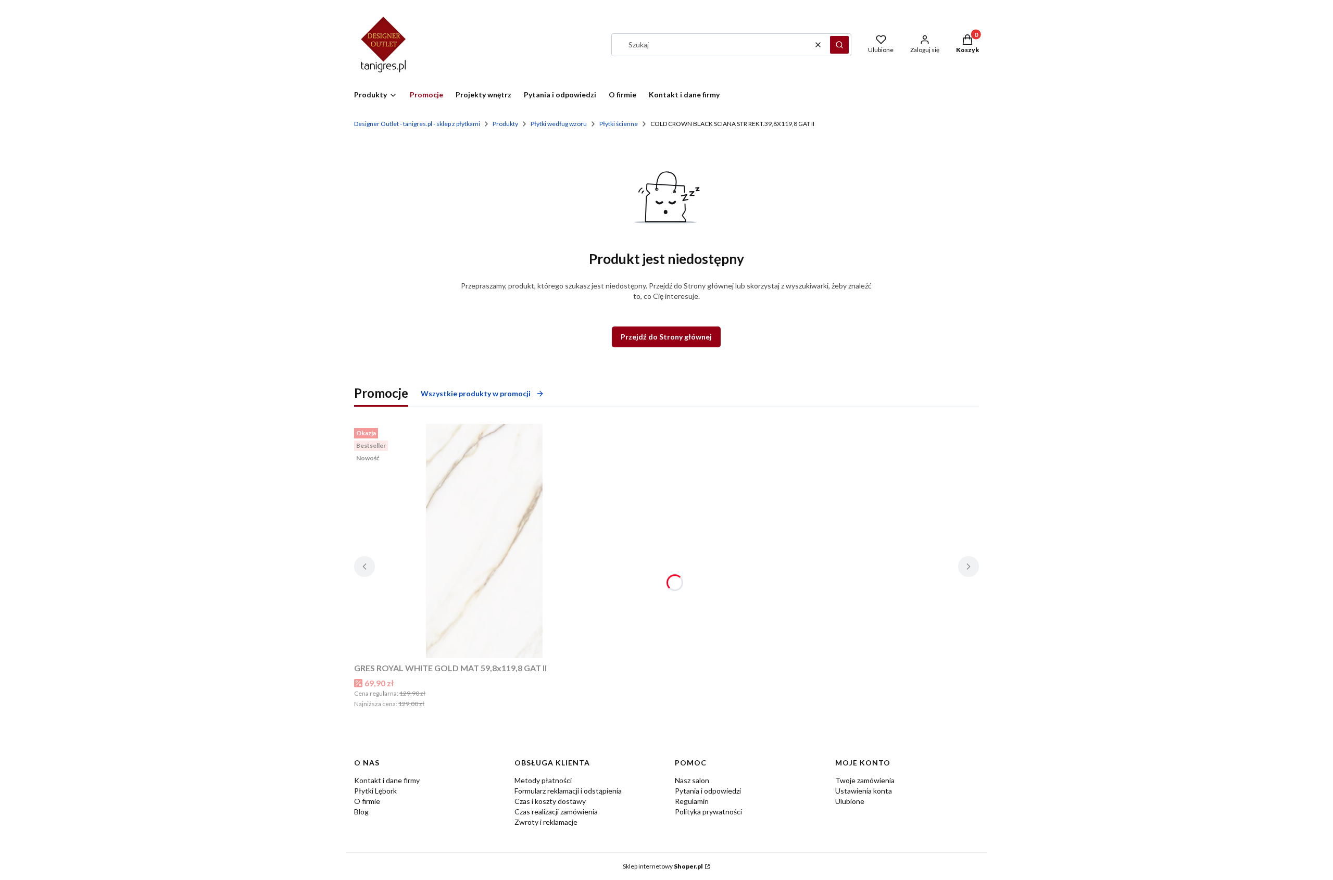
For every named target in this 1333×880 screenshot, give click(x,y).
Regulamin (692, 801)
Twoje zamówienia (865, 780)
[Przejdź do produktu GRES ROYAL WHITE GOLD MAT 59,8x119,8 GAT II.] (484, 541)
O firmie (367, 801)
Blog (361, 811)
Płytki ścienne (618, 124)
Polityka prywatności (708, 811)
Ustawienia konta (863, 790)
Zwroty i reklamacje (545, 822)
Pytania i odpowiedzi (708, 790)
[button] (839, 45)
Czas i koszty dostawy (550, 801)
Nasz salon (692, 780)
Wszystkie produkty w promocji (476, 393)
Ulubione (849, 801)
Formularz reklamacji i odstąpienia (568, 790)
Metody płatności (543, 780)
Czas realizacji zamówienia (556, 811)
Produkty (505, 124)
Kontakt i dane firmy (387, 780)
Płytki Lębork (375, 790)
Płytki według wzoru (559, 124)
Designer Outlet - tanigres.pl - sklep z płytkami (417, 124)
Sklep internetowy (663, 866)
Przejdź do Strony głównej (666, 336)
